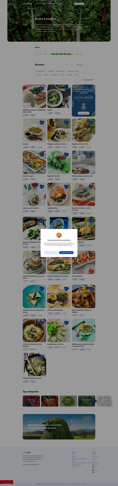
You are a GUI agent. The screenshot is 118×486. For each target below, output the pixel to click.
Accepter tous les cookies (66, 252)
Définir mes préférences (51, 252)
